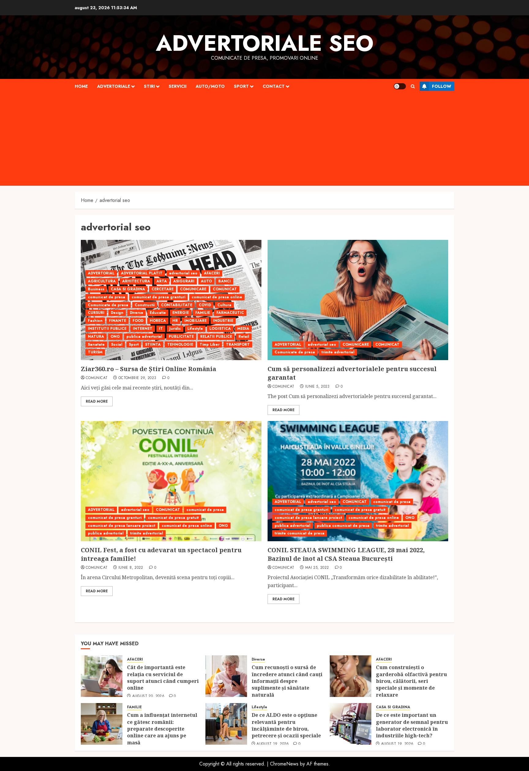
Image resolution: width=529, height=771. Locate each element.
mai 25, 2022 (317, 567)
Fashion (95, 320)
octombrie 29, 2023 (137, 378)
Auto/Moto (210, 86)
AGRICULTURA (102, 281)
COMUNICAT (225, 289)
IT (161, 328)
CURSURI (96, 312)
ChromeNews (284, 763)
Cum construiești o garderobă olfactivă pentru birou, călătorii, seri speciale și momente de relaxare (411, 681)
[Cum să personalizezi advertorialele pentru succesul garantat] (358, 300)
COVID (205, 305)
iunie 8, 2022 (130, 567)
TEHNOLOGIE (180, 344)
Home (81, 86)
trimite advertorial (338, 352)
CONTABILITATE (176, 305)
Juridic (175, 328)
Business (96, 289)
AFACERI (212, 273)
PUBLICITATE (181, 336)
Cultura (224, 305)
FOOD (138, 320)
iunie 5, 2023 (317, 386)
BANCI (224, 281)
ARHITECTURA (136, 281)
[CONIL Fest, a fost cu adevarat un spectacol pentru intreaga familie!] (171, 481)
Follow (441, 86)
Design (117, 312)
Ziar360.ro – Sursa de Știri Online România (148, 369)
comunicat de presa (106, 297)
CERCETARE (163, 289)
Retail (243, 336)
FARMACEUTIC (230, 312)
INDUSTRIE (223, 320)
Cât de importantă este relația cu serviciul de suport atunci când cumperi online (163, 677)
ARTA (161, 281)
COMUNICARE (193, 289)
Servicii (177, 86)
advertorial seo (183, 273)
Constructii (145, 305)
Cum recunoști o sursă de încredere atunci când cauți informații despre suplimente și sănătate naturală (287, 681)
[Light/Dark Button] (400, 86)
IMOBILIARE (195, 320)
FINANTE (117, 320)
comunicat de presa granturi (158, 297)
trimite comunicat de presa (300, 533)
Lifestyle (195, 328)
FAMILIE (202, 312)
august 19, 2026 (273, 744)
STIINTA (153, 344)
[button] (413, 86)
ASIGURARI (183, 281)
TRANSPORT (238, 344)
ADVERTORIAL (101, 273)
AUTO (206, 281)
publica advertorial (144, 336)
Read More (97, 401)
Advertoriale (113, 86)
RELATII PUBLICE (216, 336)
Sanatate (96, 344)
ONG (115, 336)
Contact (274, 86)
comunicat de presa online (217, 297)
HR (175, 320)
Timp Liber (209, 344)
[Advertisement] (264, 140)
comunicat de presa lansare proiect (121, 525)
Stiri (149, 86)
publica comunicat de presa (343, 525)
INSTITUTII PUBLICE (107, 328)
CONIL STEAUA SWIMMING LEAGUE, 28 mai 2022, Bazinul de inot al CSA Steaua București (346, 554)
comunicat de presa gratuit (173, 517)
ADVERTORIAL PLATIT (142, 273)
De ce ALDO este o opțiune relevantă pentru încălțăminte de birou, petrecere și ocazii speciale (287, 725)
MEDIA (243, 328)
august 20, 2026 (148, 696)
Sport (241, 86)
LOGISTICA (220, 328)
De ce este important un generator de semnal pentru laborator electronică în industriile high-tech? (412, 725)
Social (116, 344)
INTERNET (142, 328)
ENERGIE (180, 312)
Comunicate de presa (108, 305)
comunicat (96, 378)
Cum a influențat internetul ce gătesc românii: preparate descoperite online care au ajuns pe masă (162, 729)
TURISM (95, 352)
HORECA (158, 320)
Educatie (158, 312)
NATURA (96, 336)
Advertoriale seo (264, 43)
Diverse (136, 312)
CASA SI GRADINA (128, 289)
